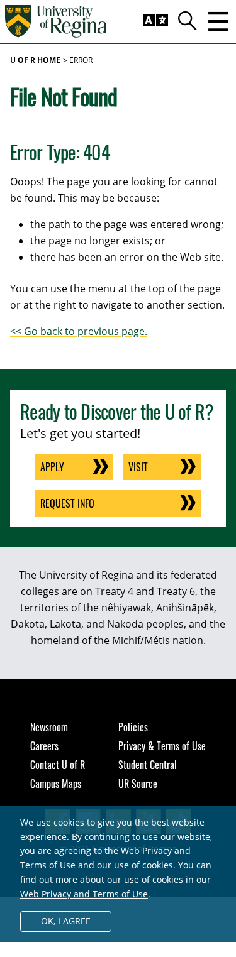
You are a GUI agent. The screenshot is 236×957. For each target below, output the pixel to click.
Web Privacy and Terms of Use (84, 894)
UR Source (137, 783)
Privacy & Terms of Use (162, 745)
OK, (66, 921)
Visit (138, 466)
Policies (133, 727)
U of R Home (35, 60)
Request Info (67, 503)
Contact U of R (57, 764)
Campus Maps (55, 783)
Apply (52, 466)
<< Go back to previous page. (78, 331)
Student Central (147, 764)
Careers (44, 745)
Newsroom (49, 727)
